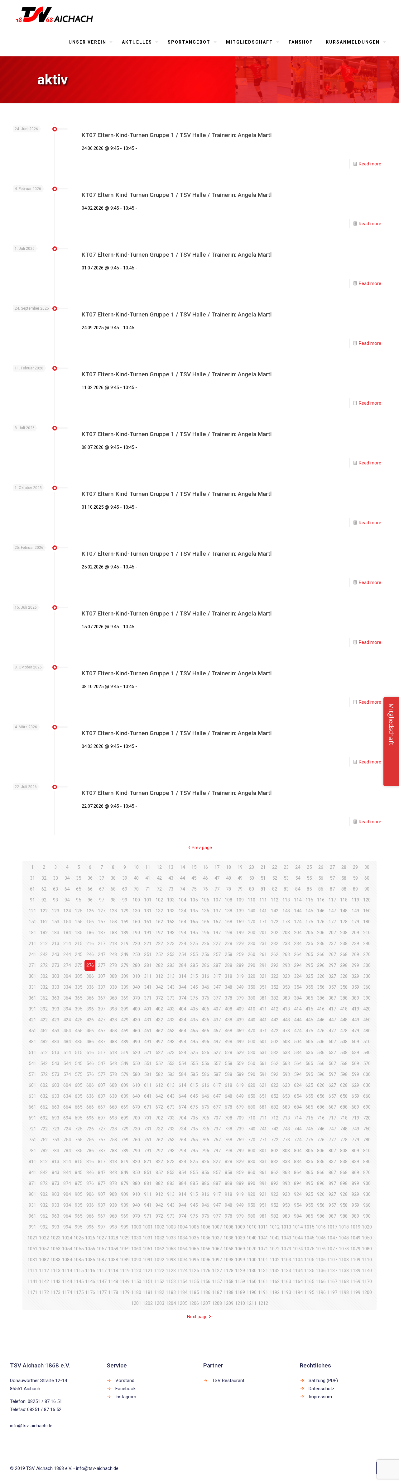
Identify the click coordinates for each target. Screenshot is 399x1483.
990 (367, 1216)
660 (367, 1096)
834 (297, 1161)
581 (147, 1074)
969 (124, 1216)
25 (309, 867)
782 (44, 1150)
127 (101, 911)
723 (55, 1129)
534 (297, 1052)
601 (32, 1085)
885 (194, 1183)
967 (101, 1216)
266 (320, 954)
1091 (148, 1259)
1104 (298, 1259)
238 (344, 943)
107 (217, 900)
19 (240, 867)
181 (32, 932)
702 (159, 1118)
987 (332, 1216)
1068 (228, 1249)
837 (332, 1161)
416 (320, 1009)
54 (297, 878)
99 (124, 900)
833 (286, 1161)
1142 (44, 1281)
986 (320, 1216)
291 (263, 965)
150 (367, 911)
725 (78, 1129)
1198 (344, 1292)
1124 (182, 1270)
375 (194, 998)
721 (32, 1129)
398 (113, 1009)
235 (309, 943)
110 (251, 900)
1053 (55, 1249)
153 (55, 921)
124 (67, 911)
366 (90, 998)
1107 (332, 1259)
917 (217, 1194)
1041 (263, 1238)
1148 (113, 1281)
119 (355, 900)
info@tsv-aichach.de (31, 1425)
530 (251, 1052)
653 (286, 1096)
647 (217, 1096)
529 (240, 1052)
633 (55, 1096)
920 (251, 1194)
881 (147, 1183)
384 (297, 998)
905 (78, 1194)
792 (159, 1150)
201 (263, 932)
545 (78, 1063)
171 (263, 921)
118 (344, 900)
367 (101, 998)
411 (263, 1009)
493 (171, 1041)
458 (113, 1031)
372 (159, 998)
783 (55, 1150)
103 (171, 900)
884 (182, 1183)
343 (171, 987)
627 (332, 1085)
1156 (205, 1281)
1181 (148, 1292)
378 (228, 998)
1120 (136, 1270)
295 (309, 965)
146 (320, 911)
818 (113, 1161)
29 (355, 867)
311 (147, 976)
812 (44, 1161)
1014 (298, 1227)
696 (90, 1118)
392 (44, 1009)
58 (343, 878)
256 (205, 954)
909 (124, 1194)
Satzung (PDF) (323, 1380)
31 (32, 878)
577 (101, 1074)
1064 (182, 1249)
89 (355, 889)
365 (78, 998)
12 (159, 867)
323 (286, 976)
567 (332, 1063)
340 (136, 987)
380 (251, 998)
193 (171, 932)
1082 (44, 1259)
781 (32, 1150)
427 (101, 1020)
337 (101, 987)
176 (320, 921)
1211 (252, 1303)
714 (297, 1118)
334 (67, 987)
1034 (182, 1238)
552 (159, 1063)
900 (367, 1183)
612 (159, 1085)
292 (274, 965)
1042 (275, 1238)
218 (113, 943)
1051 (32, 1249)
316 (205, 976)
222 (159, 943)
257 (217, 954)
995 (78, 1227)
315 (194, 976)
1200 (367, 1292)
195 (194, 932)
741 (263, 1129)
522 (159, 1052)
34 (67, 878)
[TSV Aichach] (54, 14)
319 (240, 976)
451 (32, 1031)
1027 (102, 1238)
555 (194, 1063)
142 (274, 911)
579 (124, 1074)
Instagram (125, 1397)
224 (182, 943)
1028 (113, 1238)
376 (205, 998)
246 (90, 954)
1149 (125, 1281)
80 (251, 889)
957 (332, 1205)
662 (44, 1107)
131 (147, 911)
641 (147, 1096)
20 (251, 867)
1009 (240, 1227)
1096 (205, 1259)
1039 (240, 1238)
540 (367, 1052)
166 (205, 921)
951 (263, 1205)
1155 (194, 1281)
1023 (55, 1238)
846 (90, 1172)
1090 (136, 1259)
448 (344, 1020)
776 (320, 1140)
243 (55, 954)
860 (251, 1172)
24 (297, 867)
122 (44, 911)
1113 (55, 1270)
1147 (102, 1281)
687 (332, 1107)
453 (55, 1031)
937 (101, 1205)
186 (90, 932)
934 (67, 1205)
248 (113, 954)
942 (159, 1205)
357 (332, 987)
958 (344, 1205)
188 (113, 932)
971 (147, 1216)
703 (171, 1118)
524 (182, 1052)
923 (286, 1194)
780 (367, 1140)
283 (171, 965)
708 (228, 1118)
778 (344, 1140)
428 (113, 1020)
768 (228, 1140)
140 (251, 911)
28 (343, 867)
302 (44, 976)
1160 (252, 1281)
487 (101, 1041)
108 (228, 900)
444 (297, 1020)
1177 (102, 1292)
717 (332, 1118)
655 (309, 1096)
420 (367, 1009)
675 (194, 1107)
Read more (370, 164)
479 (355, 1031)
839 (355, 1161)
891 (263, 1183)
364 (67, 998)
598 (344, 1074)
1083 (55, 1259)
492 (159, 1041)
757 (101, 1140)
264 (297, 954)
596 (320, 1074)
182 (44, 932)
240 (367, 943)
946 (205, 1205)
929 (355, 1194)
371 (147, 998)
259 (240, 954)
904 (67, 1194)
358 (344, 987)
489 (124, 1041)
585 (194, 1074)
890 (251, 1183)
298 (344, 965)
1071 (263, 1249)
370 (136, 998)
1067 (217, 1249)
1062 (159, 1249)
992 (44, 1227)
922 (274, 1194)
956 (320, 1205)
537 (332, 1052)
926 (320, 1194)
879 (124, 1183)
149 (355, 911)
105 (194, 900)
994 (67, 1227)
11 (147, 867)
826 (205, 1161)
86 (320, 889)
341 (147, 987)
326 (320, 976)
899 (355, 1183)
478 (344, 1031)
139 (240, 911)
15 (193, 867)
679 (240, 1107)
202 (274, 932)
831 (263, 1161)
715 (309, 1118)
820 (136, 1161)
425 (78, 1020)
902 (44, 1194)
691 (32, 1118)
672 (159, 1107)
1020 (367, 1227)
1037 (217, 1238)
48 (228, 878)
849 (124, 1172)
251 (147, 954)
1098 (228, 1259)
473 (286, 1031)
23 (286, 867)
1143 (55, 1281)
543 (55, 1063)
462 (159, 1031)
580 (136, 1074)
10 (136, 867)
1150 (136, 1281)
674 (182, 1107)
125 (78, 911)
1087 (102, 1259)
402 (159, 1009)
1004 (182, 1227)
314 (182, 976)
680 (251, 1107)
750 (367, 1129)
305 (78, 976)
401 (147, 1009)
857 (217, 1172)
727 (101, 1129)
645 (194, 1096)
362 (44, 998)
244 (67, 954)
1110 (367, 1259)
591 (263, 1074)
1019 (355, 1227)
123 (55, 911)
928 (344, 1194)
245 (78, 954)
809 (355, 1150)
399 (124, 1009)
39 (124, 878)
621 (263, 1085)
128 (113, 911)
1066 (205, 1249)
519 (124, 1052)
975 (194, 1216)
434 (182, 1020)
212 (44, 943)
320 (251, 976)
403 (171, 1009)
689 (355, 1107)
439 (240, 1020)
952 (274, 1205)
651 (263, 1096)
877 (101, 1183)
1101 (263, 1259)
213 (55, 943)
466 (205, 1031)
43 (170, 878)
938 (113, 1205)
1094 (182, 1259)
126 (90, 911)
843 (55, 1172)
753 (55, 1140)
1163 (286, 1281)
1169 (355, 1281)
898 (344, 1183)
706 (205, 1118)
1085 (79, 1259)
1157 (217, 1281)
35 (78, 878)
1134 (298, 1270)
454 (67, 1031)
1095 (194, 1259)
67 (101, 889)
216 (90, 943)
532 (274, 1052)
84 (297, 889)
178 (344, 921)
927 (332, 1194)
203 (286, 932)
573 (55, 1074)
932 (44, 1205)
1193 (286, 1292)
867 (332, 1172)
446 (320, 1020)
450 (367, 1020)
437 (217, 1020)
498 (228, 1041)
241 (32, 954)
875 (78, 1183)
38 (113, 878)
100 (136, 900)
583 (171, 1074)
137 (217, 911)
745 (309, 1129)
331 (32, 987)
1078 (344, 1249)
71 (147, 889)
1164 (298, 1281)
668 (113, 1107)
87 (332, 889)
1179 (125, 1292)
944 (182, 1205)
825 (194, 1161)
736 (205, 1129)
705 (194, 1118)
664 (67, 1107)
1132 (275, 1270)
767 (217, 1140)
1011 (263, 1227)
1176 (90, 1292)
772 (274, 1140)
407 (217, 1009)
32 (43, 878)
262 (274, 954)
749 (355, 1129)
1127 (217, 1270)
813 (55, 1161)
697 (101, 1118)
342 (159, 987)
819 (124, 1161)
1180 (136, 1292)
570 (367, 1063)
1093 (171, 1259)
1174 (67, 1292)
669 (124, 1107)
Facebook (125, 1388)
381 (263, 998)
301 (32, 976)
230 (251, 943)
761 (147, 1140)
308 (113, 976)
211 (32, 943)
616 (205, 1085)
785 (78, 1150)
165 (194, 921)
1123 (171, 1270)
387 (332, 998)
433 (171, 1020)
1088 (113, 1259)
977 (217, 1216)
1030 (136, 1238)
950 (251, 1205)
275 (78, 965)
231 (263, 943)
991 (32, 1227)
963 (55, 1216)
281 (147, 965)
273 (55, 965)
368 (113, 998)
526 (205, 1052)
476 (320, 1031)
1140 (367, 1270)
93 (55, 900)
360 (367, 987)
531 (263, 1052)
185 (78, 932)
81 (263, 889)
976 (205, 1216)
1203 (159, 1303)
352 (274, 987)
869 (355, 1172)
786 (90, 1150)
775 (309, 1140)
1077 (332, 1249)
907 (101, 1194)
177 (332, 921)
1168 (344, 1281)
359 (355, 987)
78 (228, 889)
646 (205, 1096)
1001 (148, 1227)
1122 (159, 1270)
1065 (194, 1249)
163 (171, 921)
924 (297, 1194)
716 (320, 1118)
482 (44, 1041)
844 (67, 1172)
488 (113, 1041)
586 (205, 1074)
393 (55, 1009)
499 (240, 1041)
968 (113, 1216)
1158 (228, 1281)
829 (240, 1161)
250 (136, 954)
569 (355, 1063)
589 (240, 1074)
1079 (355, 1249)
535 (309, 1052)
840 (367, 1161)
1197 (332, 1292)
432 (159, 1020)
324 (297, 976)
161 (147, 921)
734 (182, 1129)
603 (55, 1085)
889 (240, 1183)
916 (205, 1194)
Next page (197, 1316)
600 (367, 1074)
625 (309, 1085)
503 (286, 1041)
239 (355, 943)
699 (124, 1118)
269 (355, 954)
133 (171, 911)
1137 (332, 1270)
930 (367, 1194)
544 (67, 1063)
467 (217, 1031)
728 (113, 1129)
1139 (355, 1270)
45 (193, 878)
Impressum (320, 1397)
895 (309, 1183)
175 (309, 921)
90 (366, 889)
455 (78, 1031)
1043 (286, 1238)
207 (332, 932)
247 (101, 954)
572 (44, 1074)
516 (90, 1052)
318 (228, 976)
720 (367, 1118)
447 (332, 1020)
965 (78, 1216)
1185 (194, 1292)
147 (332, 911)
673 (171, 1107)
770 (251, 1140)
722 (44, 1129)
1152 (159, 1281)
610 (136, 1085)
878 (113, 1183)
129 (124, 911)
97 (101, 900)
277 (101, 965)
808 (344, 1150)
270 (367, 954)
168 (228, 921)
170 (251, 921)
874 (67, 1183)
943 (171, 1205)
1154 (182, 1281)
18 (228, 867)
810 (367, 1150)
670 (136, 1107)
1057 (102, 1249)
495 (194, 1041)
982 (274, 1216)
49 (240, 878)
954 (297, 1205)
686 (320, 1107)
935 (78, 1205)
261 (263, 954)
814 (67, 1161)
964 (67, 1216)
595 (309, 1074)
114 (297, 900)
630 (367, 1085)
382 (274, 998)
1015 (309, 1227)
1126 (205, 1270)
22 (274, 867)
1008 (228, 1227)
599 (355, 1074)
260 (251, 954)
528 (228, 1052)
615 (194, 1085)
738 (228, 1129)
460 (136, 1031)
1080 (367, 1249)
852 (159, 1172)
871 (32, 1183)
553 (171, 1063)
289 (240, 965)
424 (67, 1020)
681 (263, 1107)
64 (67, 889)
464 (182, 1031)
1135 (309, 1270)
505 (309, 1041)
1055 (79, 1249)
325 (309, 976)
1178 (113, 1292)
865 (309, 1172)
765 (194, 1140)
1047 (332, 1238)
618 (228, 1085)
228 (228, 943)
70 (136, 889)
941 (147, 1205)
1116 (90, 1270)
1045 (309, 1238)
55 (309, 878)
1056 (90, 1249)
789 (124, 1150)
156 (90, 921)
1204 (171, 1303)
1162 (275, 1281)
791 (147, 1150)
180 (367, 921)
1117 (102, 1270)
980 (251, 1216)
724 (67, 1129)
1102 (275, 1259)
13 (170, 867)
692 (44, 1118)
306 (90, 976)
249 (124, 954)
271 (32, 965)
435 (194, 1020)
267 (332, 954)
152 (44, 921)
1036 (205, 1238)
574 (67, 1074)
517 (101, 1052)
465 (194, 1031)
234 (297, 943)
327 (332, 976)
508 (344, 1041)
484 (67, 1041)
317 (217, 976)
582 (159, 1074)
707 (217, 1118)
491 (147, 1041)
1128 (228, 1270)
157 (101, 921)
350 (251, 987)
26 (320, 867)
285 (194, 965)
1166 (321, 1281)
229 (240, 943)
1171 (32, 1292)
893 (286, 1183)
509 (355, 1041)
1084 (67, 1259)
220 (136, 943)
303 (55, 976)
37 (101, 878)
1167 (332, 1281)
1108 (344, 1259)
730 (136, 1129)
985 (309, 1216)
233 (286, 943)
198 (228, 932)
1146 (90, 1281)
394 (67, 1009)
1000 (136, 1227)
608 (113, 1085)
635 (78, 1096)
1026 (90, 1238)
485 (78, 1041)
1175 (79, 1292)
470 (251, 1031)
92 (43, 900)
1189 (240, 1292)
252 (159, 954)
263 (286, 954)
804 (297, 1150)
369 (124, 998)
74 (182, 889)
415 (309, 1009)
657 (332, 1096)
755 (78, 1140)
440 (251, 1020)
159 (124, 921)
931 (32, 1205)
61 (32, 889)
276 (90, 965)
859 (240, 1172)
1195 (309, 1292)
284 (182, 965)
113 (286, 900)
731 (147, 1129)
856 (205, 1172)
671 (147, 1107)
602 (44, 1085)
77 (216, 889)
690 (367, 1107)
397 (101, 1009)
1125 (194, 1270)
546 (90, 1063)
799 (240, 1150)
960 (367, 1205)
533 (286, 1052)
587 (217, 1074)
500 (251, 1041)
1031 (148, 1238)
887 (217, 1183)
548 (113, 1063)
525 (194, 1052)
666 (90, 1107)
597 (332, 1074)
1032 (159, 1238)
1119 (125, 1270)
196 (205, 932)
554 (182, 1063)
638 (113, 1096)
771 (263, 1140)
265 (309, 954)
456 (90, 1031)
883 (171, 1183)
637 (101, 1096)
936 (90, 1205)
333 (55, 987)
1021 (32, 1238)
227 (217, 943)
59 (355, 878)
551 (147, 1063)
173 (286, 921)
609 (124, 1085)
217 (101, 943)
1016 (321, 1227)
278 (113, 965)
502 (274, 1041)
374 (182, 998)
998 (113, 1227)
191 (147, 932)
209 (355, 932)
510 (367, 1041)
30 (366, 867)
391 (32, 1009)
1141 (32, 1281)
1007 (217, 1227)
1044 (298, 1238)
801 (263, 1150)
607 (101, 1085)
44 (182, 878)
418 (344, 1009)
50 (251, 878)
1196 (321, 1292)
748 (344, 1129)
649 (240, 1096)
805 (309, 1150)
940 (136, 1205)
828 (228, 1161)
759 (124, 1140)
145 (309, 911)
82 (274, 889)
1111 (32, 1270)
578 (113, 1074)
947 (217, 1205)
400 (136, 1009)
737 (217, 1129)
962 (44, 1216)
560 (251, 1063)
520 (136, 1052)
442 (274, 1020)
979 (240, 1216)
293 (286, 965)
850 (136, 1172)
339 (124, 987)
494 (182, 1041)
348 (228, 987)
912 (159, 1194)
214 (67, 943)
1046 (321, 1238)
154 (67, 921)
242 (44, 954)
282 (159, 965)
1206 (194, 1303)
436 (205, 1020)
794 (182, 1150)
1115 (79, 1270)
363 (55, 998)
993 (55, 1227)
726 (90, 1129)
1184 (182, 1292)
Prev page (202, 847)
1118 (113, 1270)
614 (182, 1085)
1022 (44, 1238)
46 (205, 878)
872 (44, 1183)
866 (320, 1172)
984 (297, 1216)
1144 (67, 1281)
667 (101, 1107)
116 (320, 900)
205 (309, 932)
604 (67, 1085)
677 (217, 1107)
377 (217, 998)
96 (90, 900)
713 (286, 1118)
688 (344, 1107)
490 (136, 1041)
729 (124, 1129)
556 (205, 1063)
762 (159, 1140)
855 (194, 1172)
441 (263, 1020)
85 (309, 889)
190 (136, 932)
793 (171, 1150)
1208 (217, 1303)
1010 (252, 1227)
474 (297, 1031)
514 (67, 1052)
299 (355, 965)
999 (124, 1227)
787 (101, 1150)
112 (274, 900)
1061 (148, 1249)
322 (274, 976)
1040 (252, 1238)
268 (344, 954)
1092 (159, 1259)
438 (228, 1020)
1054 (67, 1249)
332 (44, 987)
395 (78, 1009)
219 (124, 943)
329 (355, 976)
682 (274, 1107)
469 (240, 1031)
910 (136, 1194)
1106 (321, 1259)
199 (240, 932)
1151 (148, 1281)
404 (182, 1009)
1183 (171, 1292)
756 (90, 1140)
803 (286, 1150)
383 (286, 998)
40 (136, 878)
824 (182, 1161)
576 (90, 1074)
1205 (182, 1303)
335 (78, 987)
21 (263, 867)
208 (344, 932)
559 (240, 1063)
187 (101, 932)
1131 (263, 1270)
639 (124, 1096)
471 (263, 1031)
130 (136, 911)
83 (286, 889)
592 (274, 1074)
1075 (309, 1249)
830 (251, 1161)
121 (32, 911)
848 (113, 1172)
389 (355, 998)
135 (194, 911)
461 (147, 1031)
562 (274, 1063)
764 (182, 1140)
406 (205, 1009)
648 (228, 1096)
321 (263, 976)
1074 (298, 1249)
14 (182, 867)
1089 (125, 1259)
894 (297, 1183)
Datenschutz (321, 1388)
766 (205, 1140)
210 (367, 932)
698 (113, 1118)
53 (286, 878)
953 (286, 1205)
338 (113, 987)
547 (101, 1063)
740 (251, 1129)
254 (182, 954)
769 (240, 1140)
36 (90, 878)
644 (182, 1096)
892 (274, 1183)
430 (136, 1020)
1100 (252, 1259)
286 (205, 965)
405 (194, 1009)
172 (274, 921)
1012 (275, 1227)
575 (78, 1074)
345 (194, 987)
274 (67, 965)
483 (55, 1041)
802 (274, 1150)
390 (367, 998)
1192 (275, 1292)
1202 (148, 1303)
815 (78, 1161)
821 (147, 1161)
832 (274, 1161)
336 (90, 987)
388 (344, 998)
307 (101, 976)
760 (136, 1140)
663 (55, 1107)
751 (32, 1140)
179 (355, 921)
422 (44, 1020)
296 (320, 965)
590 (251, 1074)
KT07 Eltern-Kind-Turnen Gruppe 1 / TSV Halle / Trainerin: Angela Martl (177, 135)
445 (309, 1020)
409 (240, 1009)
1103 (286, 1259)
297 (332, 965)
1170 (367, 1281)
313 (171, 976)
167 (217, 921)
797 (217, 1150)
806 (320, 1150)
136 (205, 911)
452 (44, 1031)
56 (320, 878)
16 (205, 867)
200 (251, 932)
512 (44, 1052)
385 (309, 998)
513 (55, 1052)
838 (344, 1161)
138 (228, 911)
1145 (79, 1281)
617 (217, 1085)
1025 (79, 1238)
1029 (125, 1238)
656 (320, 1096)
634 (67, 1096)
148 (344, 911)
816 (90, 1161)
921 (263, 1194)
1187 (217, 1292)
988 (344, 1216)
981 (263, 1216)
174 (297, 921)
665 (78, 1107)
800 (251, 1150)
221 (147, 943)
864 (297, 1172)
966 (90, 1216)
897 (332, 1183)
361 (32, 998)
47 (216, 878)
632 (44, 1096)
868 (344, 1172)
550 (136, 1063)
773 (286, 1140)
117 (332, 900)
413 (286, 1009)
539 (355, 1052)
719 (355, 1118)
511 (32, 1052)
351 (263, 987)
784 (67, 1150)
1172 (44, 1292)
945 (194, 1205)
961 (32, 1216)
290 (251, 965)
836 (320, 1161)
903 (55, 1194)
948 (228, 1205)
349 (240, 987)
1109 (355, 1259)
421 (32, 1020)
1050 (367, 1238)
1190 (252, 1292)
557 (217, 1063)
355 (309, 987)
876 (90, 1183)
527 (217, 1052)
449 (355, 1020)
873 (55, 1183)
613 (171, 1085)
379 (240, 998)
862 (274, 1172)
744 (297, 1129)
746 (320, 1129)
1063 (171, 1249)
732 (159, 1129)
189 (124, 932)
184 (67, 932)
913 (171, 1194)
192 (159, 932)
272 (44, 965)
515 (78, 1052)
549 (124, 1063)
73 (170, 889)
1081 (32, 1259)
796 (205, 1150)
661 (32, 1107)
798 (228, 1150)
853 (171, 1172)
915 (194, 1194)
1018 (344, 1227)
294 (297, 965)
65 (78, 889)
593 (286, 1074)
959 (355, 1205)
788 (113, 1150)
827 (217, 1161)
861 (263, 1172)
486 (90, 1041)
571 (32, 1074)
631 (32, 1096)
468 (228, 1031)
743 (286, 1129)
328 (344, 976)
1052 (44, 1249)
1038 (228, 1238)
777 (332, 1140)
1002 (159, 1227)
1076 (321, 1249)
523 (171, 1052)
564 (297, 1063)
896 (320, 1183)
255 (194, 954)
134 (182, 911)
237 (332, 943)
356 (320, 987)
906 (90, 1194)
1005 (194, 1227)
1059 (125, 1249)
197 (217, 932)
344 (182, 987)
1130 (252, 1270)
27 (332, 867)
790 (136, 1150)
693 (55, 1118)
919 (240, 1194)
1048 (344, 1238)
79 (240, 889)
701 (147, 1118)
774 (297, 1140)
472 (274, 1031)
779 (355, 1140)
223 (171, 943)
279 (124, 965)
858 (228, 1172)
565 (309, 1063)
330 (367, 976)
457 (101, 1031)
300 (367, 965)
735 (194, 1129)
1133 (286, 1270)
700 (136, 1118)
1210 (240, 1303)
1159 (240, 1281)
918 (228, 1194)
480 (367, 1031)
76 (205, 889)
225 (194, 943)
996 (90, 1227)
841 (32, 1172)
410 (251, 1009)
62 (43, 889)
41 (147, 878)
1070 (252, 1249)
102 (159, 900)
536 (320, 1052)
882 (159, 1183)
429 (124, 1020)
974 (182, 1216)
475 (309, 1031)
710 (251, 1118)
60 (366, 878)
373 (171, 998)
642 (159, 1096)
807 (332, 1150)
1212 (263, 1303)
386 (320, 998)
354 (297, 987)
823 (171, 1161)
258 (228, 954)
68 (113, 889)
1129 (240, 1270)
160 (136, 921)
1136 (321, 1270)
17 (216, 867)
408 (228, 1009)
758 (113, 1140)
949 (240, 1205)
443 (286, 1020)
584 (182, 1074)
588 (228, 1074)
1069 (240, 1249)
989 (355, 1216)
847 (101, 1172)
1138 (344, 1270)
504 (297, 1041)
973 (171, 1216)
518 (113, 1052)
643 (171, 1096)
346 (205, 987)
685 (309, 1107)
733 (171, 1129)
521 (147, 1052)
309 (124, 976)
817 (101, 1161)
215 (78, 943)
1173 (55, 1292)
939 (124, 1205)
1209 (228, 1303)
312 (159, 976)
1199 (355, 1292)
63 (55, 889)
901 (32, 1194)
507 (332, 1041)
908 (113, 1194)
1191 (263, 1292)
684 (297, 1107)
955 (309, 1205)
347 (217, 987)
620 (251, 1085)
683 (286, 1107)
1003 (171, 1227)
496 (205, 1041)
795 (194, 1150)
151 (32, 921)
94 (67, 900)
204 (297, 932)
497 (217, 1041)
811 (32, 1161)
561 (263, 1063)
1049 (355, 1238)
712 (274, 1118)
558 (228, 1063)
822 (159, 1161)
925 (309, 1194)
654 (297, 1096)
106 (205, 900)
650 (251, 1096)
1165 (309, 1281)
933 (55, 1205)
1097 (217, 1259)
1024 (67, 1238)
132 (159, 911)
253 (171, 954)
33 (55, 878)
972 (159, 1216)
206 (320, 932)
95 (78, 900)
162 (159, 921)
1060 (136, 1249)
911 (147, 1194)
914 (182, 1194)
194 (182, 932)
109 (240, 900)
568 (344, 1063)
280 (136, 965)
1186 (205, 1292)
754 (67, 1140)
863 (286, 1172)
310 (136, 976)
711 (263, 1118)
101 (147, 900)
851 (147, 1172)
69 (124, 889)
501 (263, 1041)
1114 (67, 1270)
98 (113, 900)
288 (228, 965)
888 (228, 1183)
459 (124, 1031)
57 (332, 878)
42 (159, 878)
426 (90, 1020)
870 (367, 1172)
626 (320, 1085)
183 (55, 932)
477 (332, 1031)
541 (32, 1063)
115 (309, 900)
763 (171, 1140)
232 (274, 943)
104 (182, 900)
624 (297, 1085)
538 (344, 1052)
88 (343, 889)
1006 (205, 1227)
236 (320, 943)
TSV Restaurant (228, 1380)
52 (274, 878)
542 (44, 1063)
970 (136, 1216)
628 (344, 1085)
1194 (298, 1292)
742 (274, 1129)
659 (355, 1096)
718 (344, 1118)
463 (171, 1031)
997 (101, 1227)
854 (182, 1172)
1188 (228, 1292)
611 (147, 1085)
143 (286, 911)
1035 (194, 1238)
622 (274, 1085)
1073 (286, 1249)
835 (309, 1161)
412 (274, 1009)
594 (297, 1074)
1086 (90, 1259)
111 (263, 900)
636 (90, 1096)
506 (320, 1041)
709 (240, 1118)
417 (332, 1009)
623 (286, 1085)
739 (240, 1129)
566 (320, 1063)
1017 (332, 1227)
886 (205, 1183)
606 (90, 1085)
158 (113, 921)
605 (78, 1085)
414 (297, 1009)
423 (55, 1020)
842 (44, 1172)
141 (263, 911)
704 (182, 1118)
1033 (171, 1238)
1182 (159, 1292)
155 (78, 921)
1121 (148, 1270)
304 (67, 976)
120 (367, 900)
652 (274, 1096)
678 (228, 1107)
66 (90, 889)
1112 (44, 1270)
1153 (171, 1281)
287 (217, 965)
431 (147, 1020)
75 (193, 889)
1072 (275, 1249)
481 (32, 1041)
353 (286, 987)
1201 (136, 1303)
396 (90, 1009)
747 (332, 1129)
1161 (263, 1281)
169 (240, 921)
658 (344, 1096)
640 (136, 1096)
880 (136, 1183)
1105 (309, 1259)
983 (286, 1216)
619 (240, 1085)
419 (355, 1009)
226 (205, 943)
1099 (240, 1259)
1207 (205, 1303)
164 (182, 921)
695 (78, 1118)
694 (67, 1118)
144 (297, 911)
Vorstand (124, 1380)
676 (205, 1107)
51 (263, 878)
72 (159, 889)
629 (355, 1085)
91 (32, 900)
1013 (286, 1227)
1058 (113, 1249)
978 (228, 1216)
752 (44, 1140)
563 (286, 1063)
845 (78, 1172)
